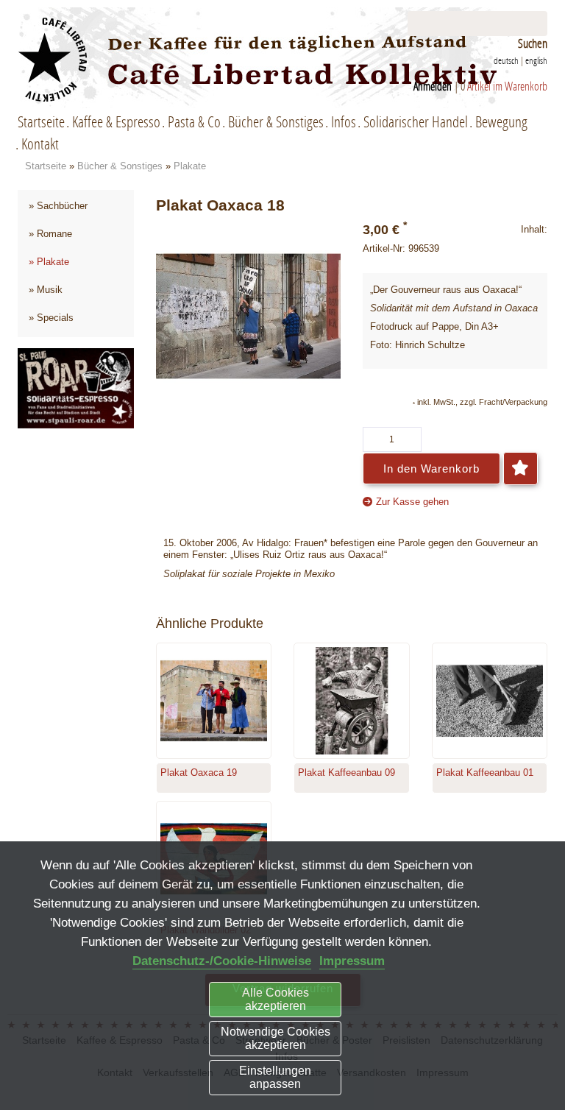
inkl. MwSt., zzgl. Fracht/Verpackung (482, 401)
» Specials (51, 317)
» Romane (50, 233)
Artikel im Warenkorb (507, 85)
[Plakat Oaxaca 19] (214, 701)
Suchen (532, 43)
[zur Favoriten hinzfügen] (520, 468)
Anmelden (432, 85)
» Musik (46, 289)
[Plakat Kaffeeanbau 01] (490, 701)
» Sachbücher (58, 205)
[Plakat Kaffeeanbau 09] (352, 701)
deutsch (506, 60)
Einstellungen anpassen (275, 1077)
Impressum (352, 961)
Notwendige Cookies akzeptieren (275, 1038)
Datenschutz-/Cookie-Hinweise (221, 961)
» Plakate (49, 261)
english (536, 60)
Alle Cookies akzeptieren (275, 999)
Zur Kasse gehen (412, 501)
